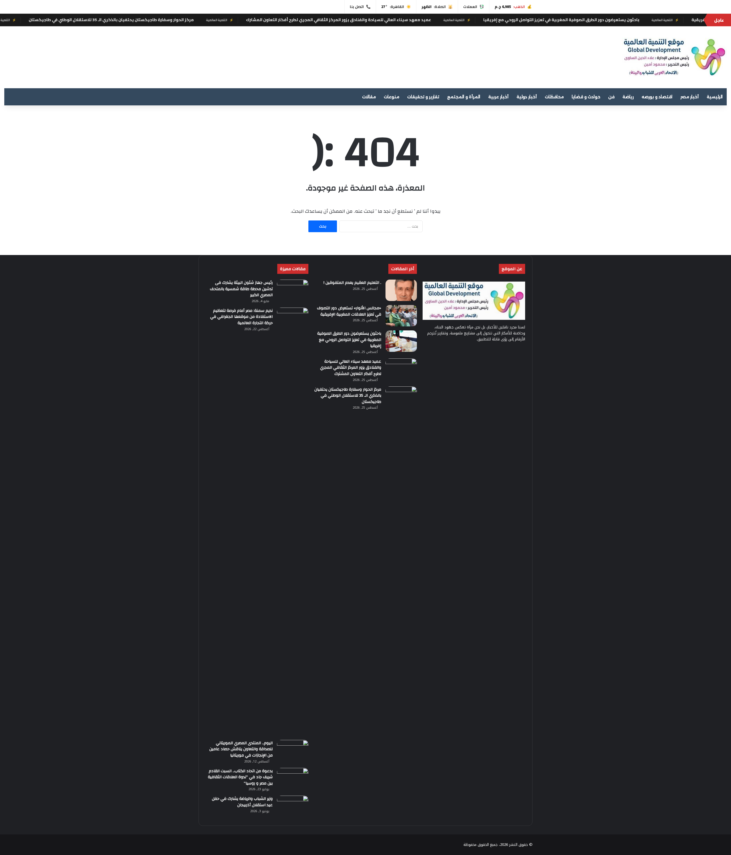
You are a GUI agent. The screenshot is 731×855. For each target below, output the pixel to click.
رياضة (628, 96)
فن (611, 96)
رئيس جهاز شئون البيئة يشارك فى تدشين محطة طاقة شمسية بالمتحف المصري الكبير (241, 289)
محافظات (554, 96)
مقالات (369, 96)
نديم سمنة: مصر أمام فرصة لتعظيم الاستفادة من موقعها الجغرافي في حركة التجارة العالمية (241, 317)
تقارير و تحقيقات (423, 96)
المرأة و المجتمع (463, 96)
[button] (478, 54)
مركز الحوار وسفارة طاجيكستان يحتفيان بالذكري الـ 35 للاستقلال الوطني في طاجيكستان (169, 19)
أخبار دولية (527, 96)
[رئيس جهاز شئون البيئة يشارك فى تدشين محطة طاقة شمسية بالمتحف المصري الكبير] (292, 290)
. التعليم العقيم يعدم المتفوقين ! (352, 282)
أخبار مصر (689, 96)
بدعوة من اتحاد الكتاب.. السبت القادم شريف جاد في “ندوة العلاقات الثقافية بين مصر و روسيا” (240, 777)
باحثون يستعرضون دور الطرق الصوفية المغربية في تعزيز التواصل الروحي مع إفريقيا (619, 19)
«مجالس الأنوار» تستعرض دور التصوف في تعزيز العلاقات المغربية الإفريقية (349, 311)
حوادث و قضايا (586, 96)
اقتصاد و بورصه (657, 96)
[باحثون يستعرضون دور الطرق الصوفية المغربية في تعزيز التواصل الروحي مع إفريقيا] (401, 341)
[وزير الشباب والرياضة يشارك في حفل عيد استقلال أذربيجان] (292, 806)
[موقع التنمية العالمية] (674, 57)
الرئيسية (715, 96)
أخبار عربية (498, 96)
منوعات (391, 96)
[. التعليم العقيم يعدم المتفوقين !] (401, 290)
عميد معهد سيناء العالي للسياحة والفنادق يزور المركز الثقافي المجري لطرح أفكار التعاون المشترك (396, 19)
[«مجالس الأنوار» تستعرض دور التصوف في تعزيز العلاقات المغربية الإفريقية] (401, 315)
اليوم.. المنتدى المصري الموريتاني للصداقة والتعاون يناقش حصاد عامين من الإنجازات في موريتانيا (241, 749)
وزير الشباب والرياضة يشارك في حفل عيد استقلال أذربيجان (242, 802)
